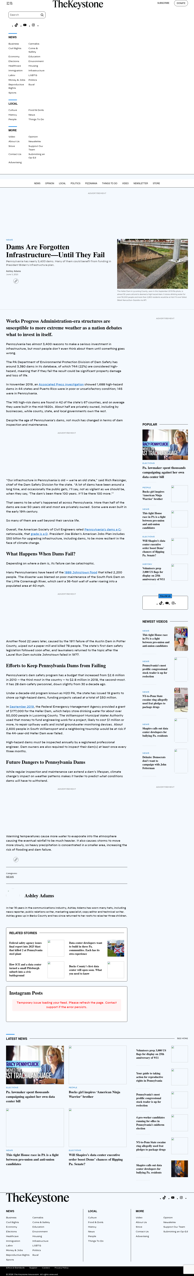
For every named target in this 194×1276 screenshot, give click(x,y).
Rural (31, 85)
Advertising (15, 163)
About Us (13, 142)
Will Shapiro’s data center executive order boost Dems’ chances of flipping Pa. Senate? (153, 548)
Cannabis (33, 44)
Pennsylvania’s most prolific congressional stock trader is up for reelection (154, 670)
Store (11, 146)
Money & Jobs (16, 80)
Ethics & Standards (15, 1268)
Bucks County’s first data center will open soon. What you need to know (85, 969)
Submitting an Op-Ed (175, 1232)
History (12, 115)
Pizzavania (91, 183)
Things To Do (36, 119)
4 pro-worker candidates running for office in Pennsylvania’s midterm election (150, 1122)
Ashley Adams (13, 271)
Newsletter (34, 142)
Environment (36, 61)
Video (11, 137)
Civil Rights (14, 48)
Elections (13, 61)
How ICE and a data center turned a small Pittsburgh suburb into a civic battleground (25, 969)
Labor (11, 75)
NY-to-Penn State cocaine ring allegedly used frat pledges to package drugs (155, 701)
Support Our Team (174, 1227)
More (140, 1211)
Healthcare (14, 66)
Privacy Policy (62, 1268)
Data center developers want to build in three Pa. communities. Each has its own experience (85, 948)
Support (33, 1268)
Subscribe (163, 2)
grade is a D (39, 534)
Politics (32, 80)
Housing (33, 66)
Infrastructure (36, 71)
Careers (46, 1268)
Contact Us (14, 154)
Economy (14, 57)
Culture (12, 110)
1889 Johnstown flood (80, 572)
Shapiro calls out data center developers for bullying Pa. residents (155, 732)
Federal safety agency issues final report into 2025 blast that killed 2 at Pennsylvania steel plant (25, 948)
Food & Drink (36, 110)
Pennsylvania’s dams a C (102, 529)
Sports (12, 93)
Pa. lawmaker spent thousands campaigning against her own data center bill (164, 472)
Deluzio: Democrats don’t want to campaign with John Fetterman (154, 762)
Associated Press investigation (61, 384)
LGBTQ (32, 75)
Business (13, 44)
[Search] (42, 14)
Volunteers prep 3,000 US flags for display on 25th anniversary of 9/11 (153, 573)
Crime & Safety (41, 1222)
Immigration (15, 71)
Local (62, 183)
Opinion (33, 137)
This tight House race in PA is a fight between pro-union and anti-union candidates (154, 520)
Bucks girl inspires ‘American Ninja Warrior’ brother (153, 495)
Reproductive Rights (17, 1255)
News (31, 115)
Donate (181, 3)
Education (34, 57)
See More (182, 1038)
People (12, 119)
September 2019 (22, 707)
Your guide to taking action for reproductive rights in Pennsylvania (149, 1077)
